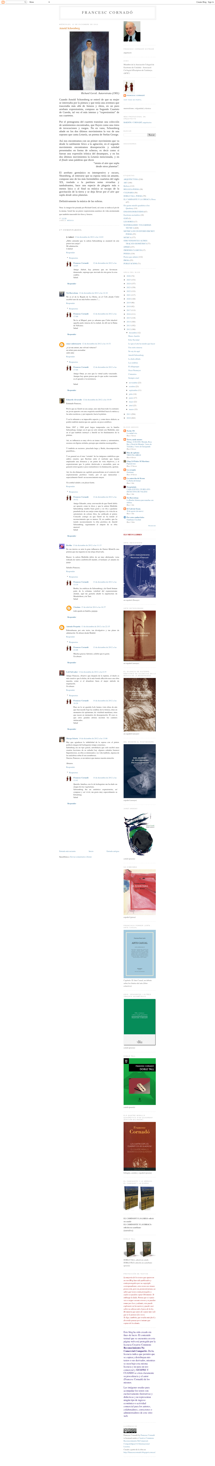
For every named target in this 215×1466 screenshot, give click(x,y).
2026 (129, 276)
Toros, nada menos (134, 439)
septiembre (133, 390)
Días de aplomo (133, 452)
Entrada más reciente (67, 851)
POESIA (127, 253)
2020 (129, 298)
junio (131, 398)
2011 (129, 414)
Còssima (76, 607)
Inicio (91, 851)
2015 (129, 317)
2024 (129, 283)
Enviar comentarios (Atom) (81, 856)
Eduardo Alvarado (74, 399)
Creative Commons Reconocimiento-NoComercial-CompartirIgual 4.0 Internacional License (139, 1442)
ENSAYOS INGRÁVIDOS (134, 211)
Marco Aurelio (134, 336)
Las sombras (133, 362)
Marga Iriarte (72, 738)
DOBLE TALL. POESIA (133, 196)
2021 (129, 295)
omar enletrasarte (73, 343)
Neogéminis (131, 486)
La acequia (131, 469)
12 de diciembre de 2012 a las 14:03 (89, 237)
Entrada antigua (113, 851)
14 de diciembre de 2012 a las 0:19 (92, 672)
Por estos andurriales (135, 517)
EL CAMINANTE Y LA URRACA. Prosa (140, 199)
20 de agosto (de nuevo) (135, 511)
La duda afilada (134, 359)
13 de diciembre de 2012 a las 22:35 (95, 626)
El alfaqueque (133, 366)
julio (131, 394)
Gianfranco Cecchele (134, 519)
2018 (129, 306)
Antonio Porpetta (73, 626)
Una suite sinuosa (135, 347)
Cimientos (132, 374)
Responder (70, 252)
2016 (129, 314)
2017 (129, 310)
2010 (129, 418)
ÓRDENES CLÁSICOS (133, 250)
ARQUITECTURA (131, 179)
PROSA (126, 260)
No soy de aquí (134, 351)
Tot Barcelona (72, 292)
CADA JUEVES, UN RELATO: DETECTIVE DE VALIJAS (138, 490)
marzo (131, 409)
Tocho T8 (131, 430)
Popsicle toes (131, 463)
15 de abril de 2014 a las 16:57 (93, 607)
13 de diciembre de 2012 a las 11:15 (87, 545)
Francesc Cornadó (107, 12)
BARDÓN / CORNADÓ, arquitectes (138, 122)
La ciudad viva (132, 433)
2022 (129, 291)
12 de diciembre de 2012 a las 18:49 (97, 399)
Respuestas (73, 258)
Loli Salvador (72, 671)
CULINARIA (129, 192)
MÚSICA (70, 220)
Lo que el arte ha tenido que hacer (141, 343)
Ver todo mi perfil (133, 100)
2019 (129, 302)
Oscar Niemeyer (134, 370)
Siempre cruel (133, 378)
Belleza (127, 186)
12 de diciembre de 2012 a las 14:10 (93, 293)
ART (125, 182)
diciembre (133, 332)
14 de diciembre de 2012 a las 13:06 (93, 738)
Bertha (69, 545)
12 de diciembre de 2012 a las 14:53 (96, 343)
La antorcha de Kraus (136, 478)
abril (131, 405)
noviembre (133, 382)
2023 (129, 287)
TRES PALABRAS (134, 455)
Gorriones (130, 472)
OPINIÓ (127, 247)
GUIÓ (126, 218)
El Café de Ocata (134, 508)
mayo (131, 401)
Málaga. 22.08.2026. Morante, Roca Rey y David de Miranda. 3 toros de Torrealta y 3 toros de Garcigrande (139, 444)
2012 (129, 329)
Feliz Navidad (133, 339)
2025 (129, 279)
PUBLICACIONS (130, 263)
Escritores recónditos (132, 215)
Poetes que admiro (131, 257)
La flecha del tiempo (134, 480)
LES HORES (129, 221)
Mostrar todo (152, 526)
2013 (129, 325)
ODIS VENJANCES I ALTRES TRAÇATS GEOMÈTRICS (135, 242)
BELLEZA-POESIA (131, 189)
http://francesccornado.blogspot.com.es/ (139, 1452)
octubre (132, 386)
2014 (129, 321)
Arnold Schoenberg (136, 355)
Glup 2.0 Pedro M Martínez (138, 461)
